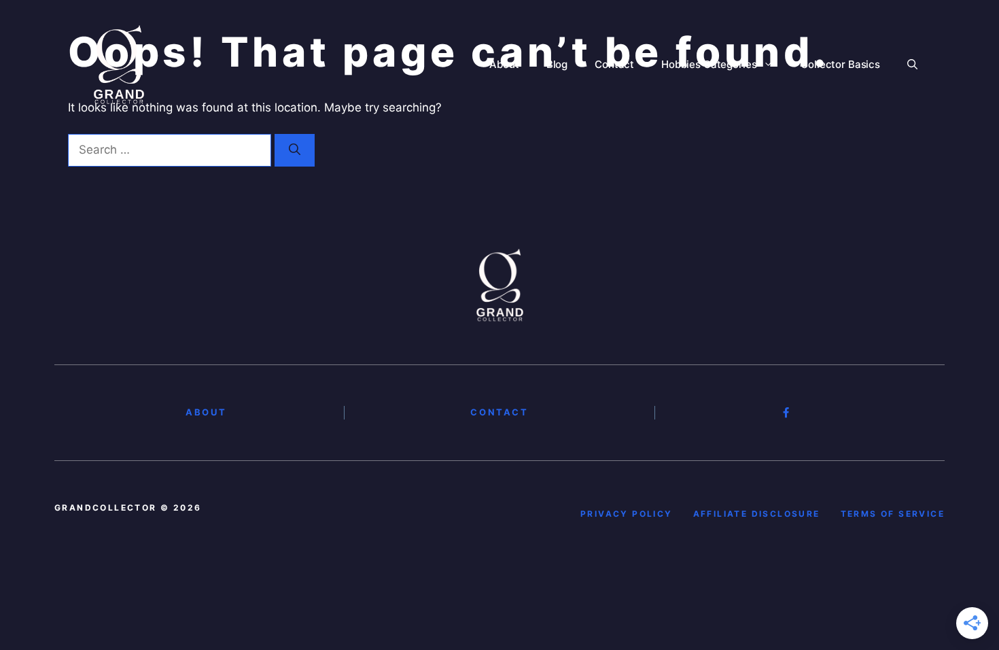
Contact (614, 64)
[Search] (295, 150)
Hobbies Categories (708, 64)
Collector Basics (840, 64)
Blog (556, 64)
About (504, 64)
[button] (912, 64)
